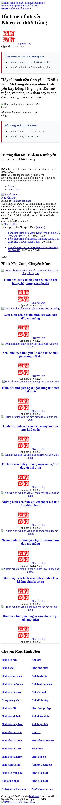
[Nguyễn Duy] (9, 194)
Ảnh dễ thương (40, 700)
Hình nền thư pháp (12, 684)
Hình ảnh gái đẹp (41, 708)
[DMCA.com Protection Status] (18, 802)
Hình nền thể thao (12, 732)
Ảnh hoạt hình (40, 724)
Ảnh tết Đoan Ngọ (42, 764)
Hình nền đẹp (9, 659)
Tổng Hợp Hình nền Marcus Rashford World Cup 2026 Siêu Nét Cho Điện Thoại (33, 240)
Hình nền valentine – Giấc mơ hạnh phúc (30, 67)
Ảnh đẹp (36, 659)
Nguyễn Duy (24, 43)
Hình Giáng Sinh (11, 764)
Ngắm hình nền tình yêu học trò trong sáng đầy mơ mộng (31, 541)
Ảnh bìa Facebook (42, 684)
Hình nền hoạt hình (12, 724)
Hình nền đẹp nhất (21, 200)
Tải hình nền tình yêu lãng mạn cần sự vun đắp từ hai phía (30, 465)
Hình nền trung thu (12, 772)
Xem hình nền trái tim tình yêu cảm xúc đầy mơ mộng (30, 316)
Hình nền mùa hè (11, 748)
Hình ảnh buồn (40, 667)
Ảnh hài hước (39, 676)
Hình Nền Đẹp (9, 5)
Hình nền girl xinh (12, 676)
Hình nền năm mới (12, 756)
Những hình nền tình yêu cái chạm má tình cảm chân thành (30, 503)
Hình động (8, 667)
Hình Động (23, 5)
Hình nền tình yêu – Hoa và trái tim (27, 131)
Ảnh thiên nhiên (41, 716)
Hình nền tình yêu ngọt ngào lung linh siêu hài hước (30, 389)
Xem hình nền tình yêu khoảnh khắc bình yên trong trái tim (30, 354)
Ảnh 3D (36, 732)
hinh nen (34, 796)
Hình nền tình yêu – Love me (24, 136)
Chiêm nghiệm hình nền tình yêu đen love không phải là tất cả (30, 579)
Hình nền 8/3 (39, 756)
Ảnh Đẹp (34, 5)
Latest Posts (14, 189)
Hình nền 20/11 (40, 780)
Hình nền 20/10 (40, 772)
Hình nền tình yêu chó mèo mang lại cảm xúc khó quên (30, 427)
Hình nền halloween (43, 740)
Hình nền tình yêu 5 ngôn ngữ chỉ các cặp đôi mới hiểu (30, 617)
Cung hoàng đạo (11, 700)
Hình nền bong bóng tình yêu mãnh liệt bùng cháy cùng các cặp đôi (30, 281)
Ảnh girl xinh (39, 692)
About (11, 186)
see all (40, 227)
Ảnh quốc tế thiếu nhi (14, 789)
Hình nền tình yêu (19, 8)
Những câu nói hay (42, 789)
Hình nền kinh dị (11, 716)
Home (4, 8)
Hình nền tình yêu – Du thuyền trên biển (29, 62)
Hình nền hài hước (12, 740)
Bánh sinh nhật (10, 780)
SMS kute (37, 748)
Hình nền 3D (9, 708)
